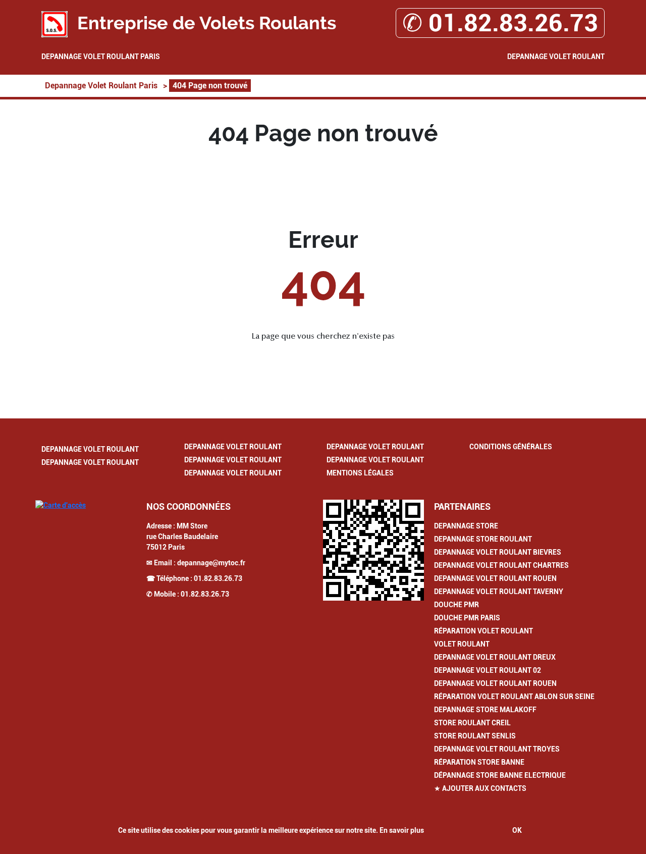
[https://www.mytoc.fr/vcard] (373, 550)
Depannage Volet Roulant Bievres (497, 552)
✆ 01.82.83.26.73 (500, 23)
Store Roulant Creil (472, 723)
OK (517, 830)
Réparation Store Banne (479, 762)
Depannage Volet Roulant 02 (487, 670)
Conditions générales (510, 447)
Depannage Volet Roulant (556, 56)
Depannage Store (466, 526)
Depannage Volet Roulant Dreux (495, 657)
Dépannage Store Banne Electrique (500, 775)
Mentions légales (360, 473)
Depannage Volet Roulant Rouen (495, 578)
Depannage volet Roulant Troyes (497, 749)
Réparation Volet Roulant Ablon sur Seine (514, 696)
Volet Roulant (462, 644)
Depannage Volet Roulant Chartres (501, 565)
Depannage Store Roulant (483, 539)
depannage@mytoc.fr (211, 563)
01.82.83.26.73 (218, 578)
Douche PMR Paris (467, 618)
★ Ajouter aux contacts (480, 788)
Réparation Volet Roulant (483, 631)
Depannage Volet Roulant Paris (100, 56)
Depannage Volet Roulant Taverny (498, 592)
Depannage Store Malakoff (485, 710)
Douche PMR (456, 605)
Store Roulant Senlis (475, 736)
